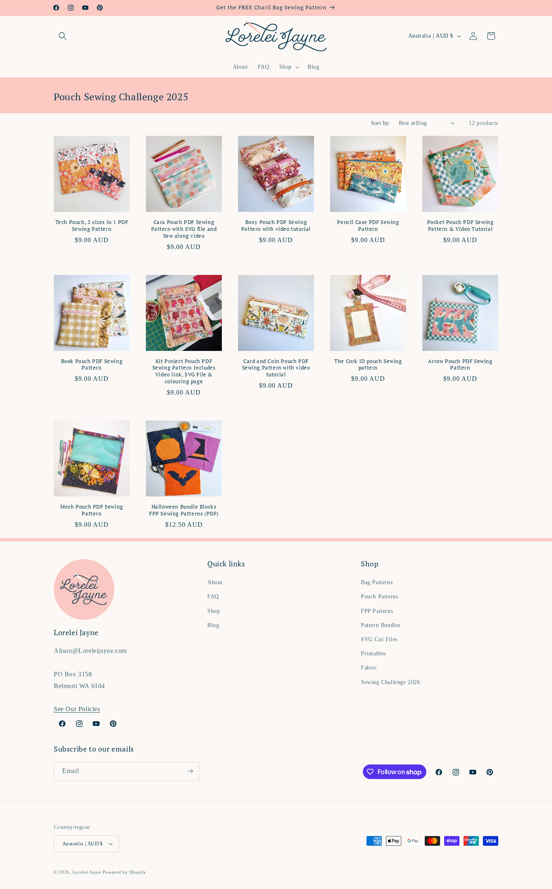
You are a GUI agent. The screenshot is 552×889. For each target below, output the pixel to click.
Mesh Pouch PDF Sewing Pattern (91, 510)
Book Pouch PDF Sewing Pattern (92, 365)
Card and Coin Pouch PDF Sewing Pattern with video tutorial (276, 368)
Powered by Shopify (124, 872)
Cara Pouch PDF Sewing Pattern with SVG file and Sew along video (184, 229)
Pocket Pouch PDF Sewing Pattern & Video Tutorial (460, 225)
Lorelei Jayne (87, 872)
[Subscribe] (190, 771)
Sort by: (381, 123)
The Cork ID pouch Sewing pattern (368, 365)
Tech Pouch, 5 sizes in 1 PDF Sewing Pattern (92, 225)
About (215, 582)
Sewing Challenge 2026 (390, 682)
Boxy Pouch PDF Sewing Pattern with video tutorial (276, 225)
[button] (63, 36)
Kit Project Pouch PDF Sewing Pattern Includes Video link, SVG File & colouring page (184, 371)
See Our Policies (77, 708)
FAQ (213, 596)
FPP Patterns (377, 611)
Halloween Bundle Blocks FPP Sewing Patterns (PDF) (184, 510)
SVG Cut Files (379, 639)
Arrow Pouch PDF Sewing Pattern (460, 365)
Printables (373, 653)
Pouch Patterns (379, 596)
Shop (213, 611)
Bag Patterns (376, 582)
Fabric (369, 668)
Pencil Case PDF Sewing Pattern (368, 225)
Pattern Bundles (380, 625)
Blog (213, 625)
